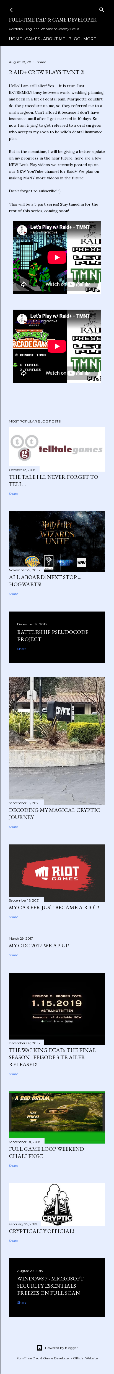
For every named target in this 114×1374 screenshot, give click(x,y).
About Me (54, 38)
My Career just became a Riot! (54, 907)
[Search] (102, 8)
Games (32, 38)
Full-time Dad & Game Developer (53, 20)
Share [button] (41, 62)
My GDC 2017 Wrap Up (39, 945)
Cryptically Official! (41, 1231)
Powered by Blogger (61, 1348)
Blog (74, 38)
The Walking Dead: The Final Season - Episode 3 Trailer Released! (52, 1057)
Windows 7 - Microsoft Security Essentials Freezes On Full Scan (50, 1285)
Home (15, 38)
